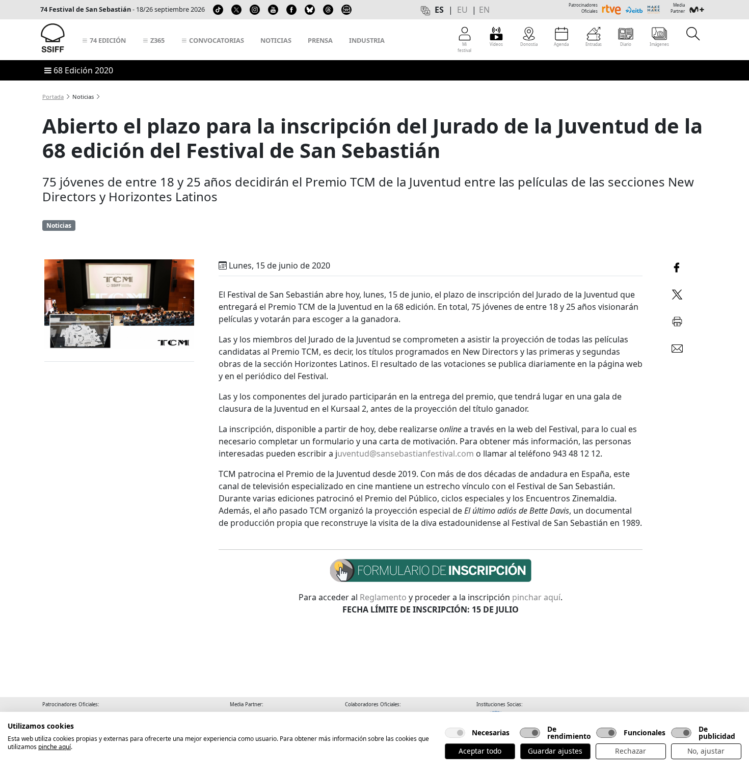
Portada (53, 96)
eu (462, 9)
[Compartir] (677, 266)
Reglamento (383, 597)
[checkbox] (455, 733)
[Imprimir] (677, 319)
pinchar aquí (536, 597)
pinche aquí (54, 746)
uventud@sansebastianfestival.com (405, 453)
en (484, 9)
